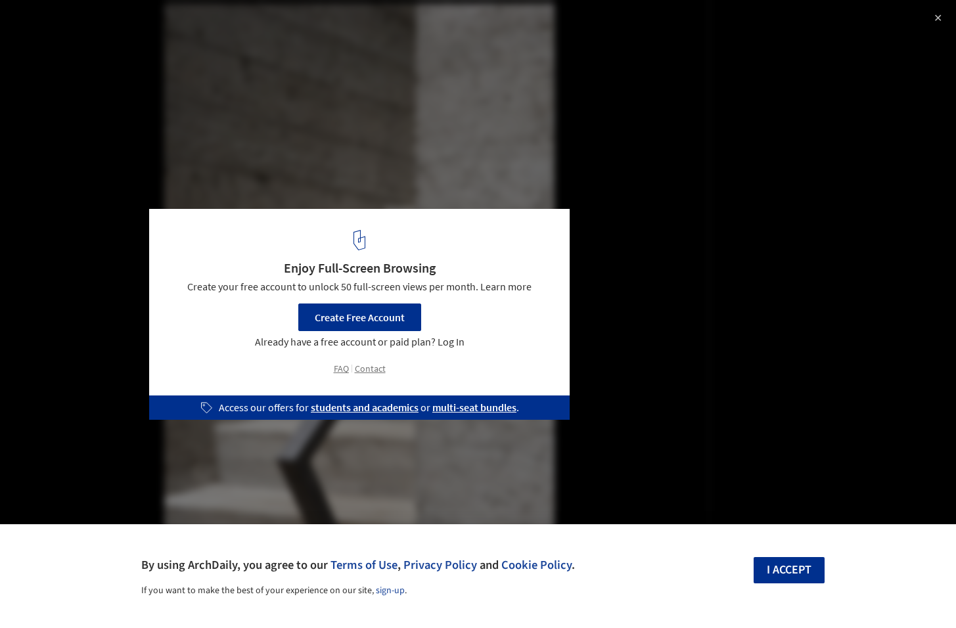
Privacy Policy (440, 564)
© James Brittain (48, 46)
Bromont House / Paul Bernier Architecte (147, 23)
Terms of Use (364, 564)
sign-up (390, 590)
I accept (789, 570)
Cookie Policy (536, 564)
